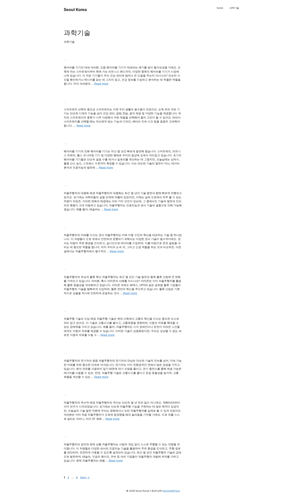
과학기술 (234, 7)
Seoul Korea (75, 9)
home (220, 7)
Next (85, 477)
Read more (101, 83)
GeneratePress (171, 490)
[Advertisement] (221, 53)
